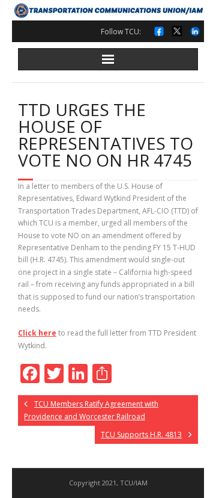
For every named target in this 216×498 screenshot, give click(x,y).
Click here (37, 333)
